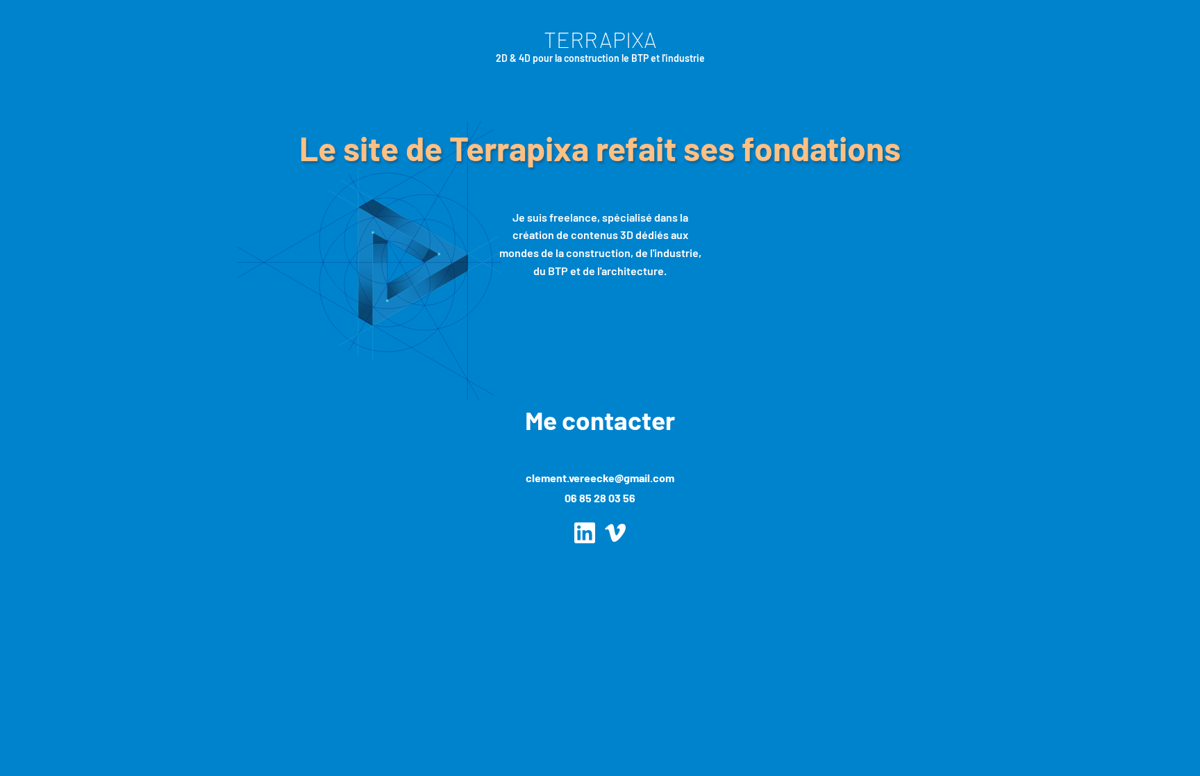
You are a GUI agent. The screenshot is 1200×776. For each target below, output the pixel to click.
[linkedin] (585, 533)
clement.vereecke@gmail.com (600, 477)
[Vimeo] (615, 533)
